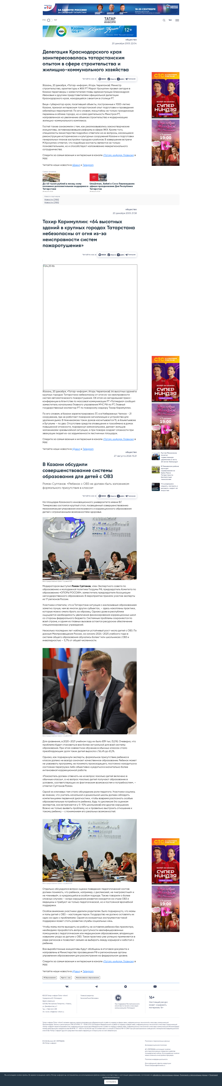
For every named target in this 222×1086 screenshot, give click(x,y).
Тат (55, 20)
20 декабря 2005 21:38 (125, 213)
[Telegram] (96, 986)
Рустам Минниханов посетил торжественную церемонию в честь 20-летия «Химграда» (169, 457)
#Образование (50, 977)
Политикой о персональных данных (194, 1075)
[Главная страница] (110, 20)
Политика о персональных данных (157, 1041)
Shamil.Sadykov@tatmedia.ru (155, 1065)
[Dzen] (125, 986)
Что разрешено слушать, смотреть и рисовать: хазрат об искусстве (169, 487)
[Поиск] (164, 20)
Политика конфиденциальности (156, 1059)
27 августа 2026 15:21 (125, 456)
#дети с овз (66, 977)
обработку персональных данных (166, 1075)
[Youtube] (155, 986)
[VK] (67, 987)
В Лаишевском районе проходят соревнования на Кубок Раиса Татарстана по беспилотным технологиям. (170, 473)
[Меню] (177, 20)
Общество (131, 40)
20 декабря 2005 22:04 (124, 43)
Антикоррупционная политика (156, 1045)
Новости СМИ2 (51, 200)
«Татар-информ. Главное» (118, 155)
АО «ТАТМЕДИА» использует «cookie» (158, 1049)
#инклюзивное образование (87, 977)
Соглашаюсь (111, 1082)
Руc (44, 20)
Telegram (88, 165)
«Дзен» (76, 165)
